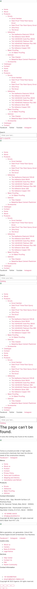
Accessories (12, 62)
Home (6, 9)
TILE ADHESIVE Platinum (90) (22, 41)
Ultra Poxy (15, 28)
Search (2, 132)
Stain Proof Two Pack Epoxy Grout (24, 25)
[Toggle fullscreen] (5, 585)
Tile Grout (14, 30)
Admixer (11, 55)
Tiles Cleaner (16, 57)
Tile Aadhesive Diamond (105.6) (22, 34)
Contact (7, 66)
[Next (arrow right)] (5, 588)
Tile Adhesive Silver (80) (20, 46)
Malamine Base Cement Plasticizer (23, 59)
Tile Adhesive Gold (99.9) (20, 37)
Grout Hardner (16, 18)
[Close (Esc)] (12, 585)
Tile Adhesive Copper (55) (20, 48)
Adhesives (11, 32)
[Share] (9, 585)
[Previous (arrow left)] (1, 588)
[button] (18, 130)
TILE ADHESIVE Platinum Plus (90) (23, 43)
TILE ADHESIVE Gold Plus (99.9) (23, 39)
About (6, 12)
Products (7, 14)
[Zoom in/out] (1, 585)
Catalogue (7, 64)
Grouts (10, 16)
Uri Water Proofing (18, 53)
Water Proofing (13, 50)
